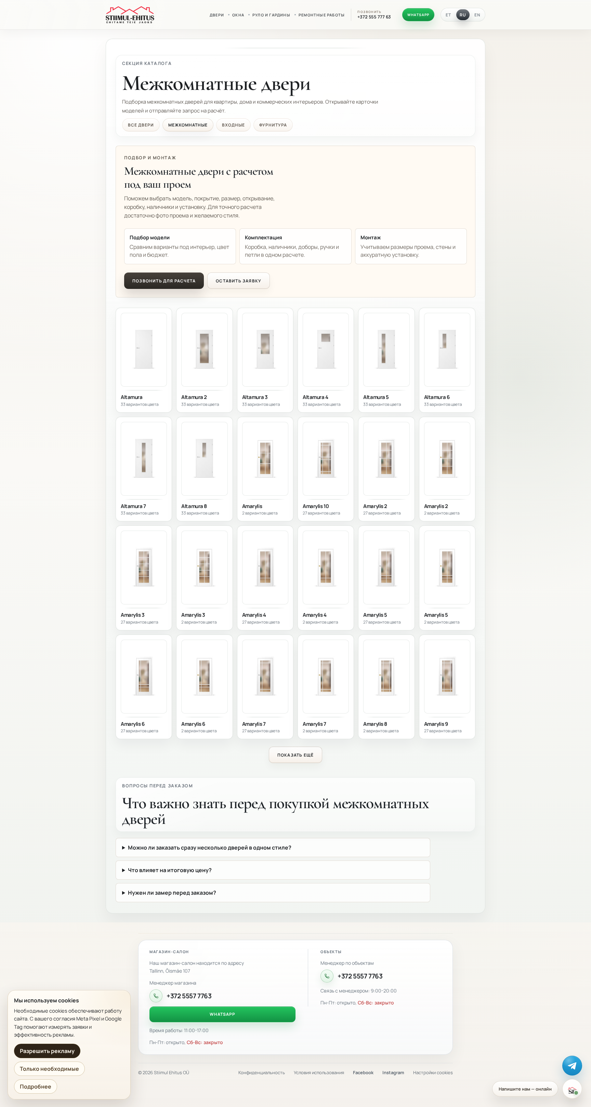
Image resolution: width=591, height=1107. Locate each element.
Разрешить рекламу (47, 1051)
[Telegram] (572, 1066)
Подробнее (35, 1086)
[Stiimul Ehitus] (130, 14)
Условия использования (319, 1072)
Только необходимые (49, 1068)
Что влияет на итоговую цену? (170, 870)
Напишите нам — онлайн (525, 1089)
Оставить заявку (238, 281)
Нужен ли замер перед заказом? (172, 892)
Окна (238, 14)
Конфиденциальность (261, 1072)
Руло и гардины (271, 14)
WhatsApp (418, 14)
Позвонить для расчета (164, 281)
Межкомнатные (188, 125)
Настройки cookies (433, 1072)
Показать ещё (295, 755)
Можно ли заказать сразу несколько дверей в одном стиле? (209, 847)
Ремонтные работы (322, 14)
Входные (233, 125)
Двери (217, 14)
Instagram (393, 1072)
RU (463, 15)
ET (448, 15)
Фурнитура (273, 125)
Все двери (141, 125)
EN (477, 15)
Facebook (363, 1072)
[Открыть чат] (572, 1089)
